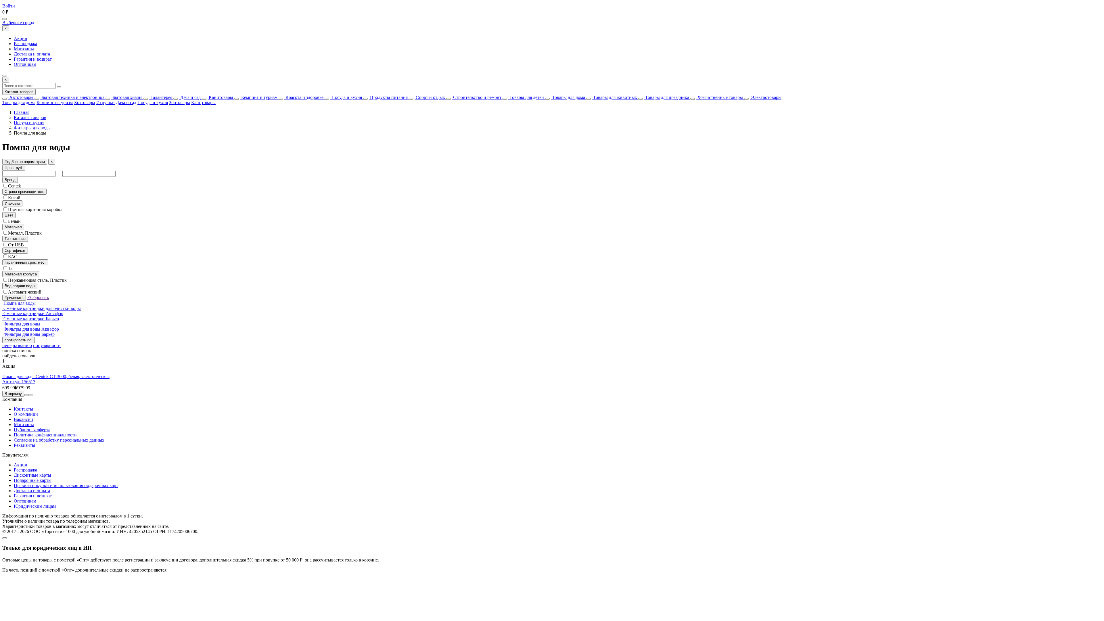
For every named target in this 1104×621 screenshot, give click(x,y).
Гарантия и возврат (33, 59)
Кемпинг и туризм (258, 97)
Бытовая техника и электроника (72, 97)
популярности (47, 345)
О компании (26, 414)
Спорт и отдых (430, 97)
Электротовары (765, 97)
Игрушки (105, 102)
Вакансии (23, 419)
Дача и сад (190, 97)
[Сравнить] (26, 395)
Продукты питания (388, 97)
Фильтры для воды (32, 127)
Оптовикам (25, 64)
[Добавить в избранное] (31, 395)
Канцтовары (220, 97)
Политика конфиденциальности (45, 434)
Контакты (23, 409)
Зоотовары (179, 102)
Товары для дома (568, 97)
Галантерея (160, 97)
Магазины (24, 48)
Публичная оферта (32, 429)
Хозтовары (84, 102)
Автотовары (20, 97)
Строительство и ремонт (476, 97)
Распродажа (25, 43)
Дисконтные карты (32, 475)
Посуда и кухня (346, 97)
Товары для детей (526, 97)
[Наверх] (4, 538)
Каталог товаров (19, 92)
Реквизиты (24, 445)
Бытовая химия (126, 97)
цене (7, 345)
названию (22, 345)
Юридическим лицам (35, 506)
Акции (20, 38)
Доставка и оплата (32, 53)
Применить (14, 298)
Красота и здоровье (303, 97)
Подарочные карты (32, 480)
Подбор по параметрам (25, 162)
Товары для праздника (666, 97)
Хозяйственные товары (719, 97)
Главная (21, 112)
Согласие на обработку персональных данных (59, 440)
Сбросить (38, 297)
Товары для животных (614, 97)
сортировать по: (18, 340)
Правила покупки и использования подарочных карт (66, 485)
